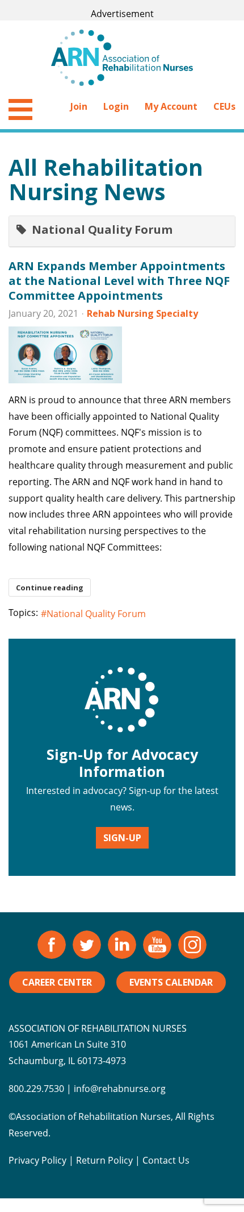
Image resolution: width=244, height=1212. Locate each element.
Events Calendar (171, 982)
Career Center (57, 982)
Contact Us (166, 1160)
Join (78, 106)
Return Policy (104, 1160)
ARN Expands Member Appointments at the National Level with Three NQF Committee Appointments (119, 280)
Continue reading (49, 587)
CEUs (224, 106)
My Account (171, 106)
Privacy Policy (37, 1160)
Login (116, 106)
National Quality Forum (96, 613)
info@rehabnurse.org (120, 1088)
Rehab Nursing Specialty (142, 313)
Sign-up (122, 838)
